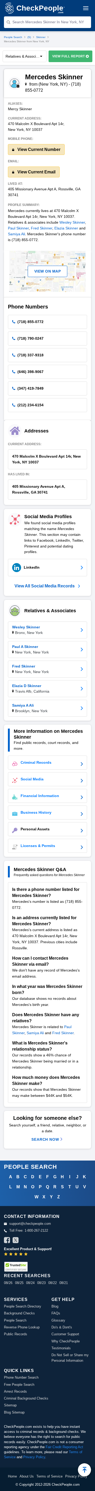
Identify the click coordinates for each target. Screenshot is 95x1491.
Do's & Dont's (61, 1327)
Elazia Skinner (66, 228)
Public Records (15, 1334)
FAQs (55, 1313)
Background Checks (19, 1313)
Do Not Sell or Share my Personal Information (70, 1357)
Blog (54, 1306)
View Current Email (35, 172)
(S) (29, 37)
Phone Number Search (21, 1377)
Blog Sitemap (14, 1412)
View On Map (47, 271)
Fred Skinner (41, 228)
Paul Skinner (18, 228)
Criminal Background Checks (26, 1398)
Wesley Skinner (72, 222)
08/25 (19, 1283)
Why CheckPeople (65, 1341)
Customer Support (65, 1334)
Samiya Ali (16, 234)
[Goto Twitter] (15, 1241)
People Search (13, 37)
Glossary (58, 1320)
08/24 (30, 1283)
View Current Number (38, 149)
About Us (27, 1476)
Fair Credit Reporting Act (64, 1447)
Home (12, 1476)
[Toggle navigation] (85, 8)
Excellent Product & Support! (28, 1249)
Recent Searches (27, 1275)
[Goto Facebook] (7, 1241)
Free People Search (19, 1385)
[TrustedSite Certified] (16, 1267)
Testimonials (61, 1348)
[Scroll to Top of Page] (84, 1469)
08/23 (41, 1283)
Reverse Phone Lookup (22, 1327)
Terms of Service (49, 1476)
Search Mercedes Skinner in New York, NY (48, 22)
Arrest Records (15, 1391)
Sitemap (10, 1405)
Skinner (40, 37)
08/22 (52, 1283)
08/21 (63, 1283)
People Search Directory (22, 1306)
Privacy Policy (34, 1457)
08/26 (8, 1283)
